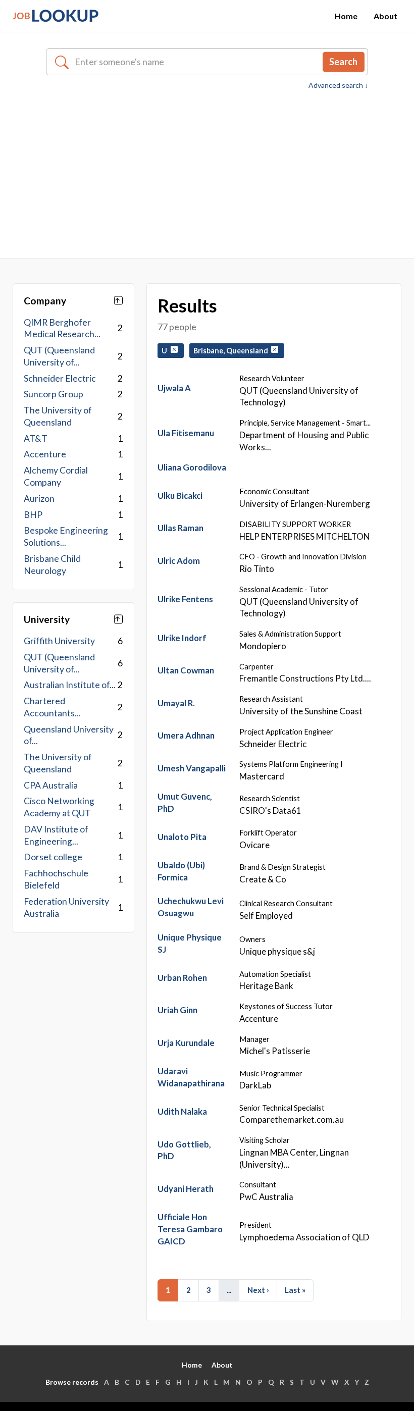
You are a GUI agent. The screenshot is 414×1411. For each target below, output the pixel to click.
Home (346, 16)
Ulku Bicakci (180, 495)
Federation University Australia (66, 907)
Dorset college (53, 857)
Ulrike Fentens (185, 599)
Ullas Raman (180, 527)
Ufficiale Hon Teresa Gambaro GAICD (190, 1229)
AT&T (35, 438)
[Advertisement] (207, 166)
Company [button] (45, 300)
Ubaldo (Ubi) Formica (181, 871)
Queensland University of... (69, 735)
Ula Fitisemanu (186, 433)
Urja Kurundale (186, 1042)
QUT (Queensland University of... (59, 356)
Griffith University (59, 641)
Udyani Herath (186, 1188)
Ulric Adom (179, 560)
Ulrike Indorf (182, 638)
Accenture (45, 454)
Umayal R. (176, 703)
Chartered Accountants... (52, 707)
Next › (258, 1289)
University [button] (47, 619)
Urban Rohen (182, 977)
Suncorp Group (53, 394)
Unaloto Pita (182, 836)
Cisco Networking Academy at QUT (59, 807)
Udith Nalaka (182, 1111)
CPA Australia (51, 785)
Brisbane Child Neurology (52, 564)
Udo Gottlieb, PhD (184, 1150)
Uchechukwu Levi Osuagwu (191, 907)
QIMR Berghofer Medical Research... (62, 328)
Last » (295, 1289)
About (385, 16)
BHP (33, 514)
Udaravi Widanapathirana (191, 1077)
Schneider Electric (60, 378)
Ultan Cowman (186, 670)
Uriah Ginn (177, 1010)
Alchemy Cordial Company (56, 476)
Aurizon (39, 498)
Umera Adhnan (186, 735)
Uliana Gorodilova (192, 467)
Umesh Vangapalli (192, 768)
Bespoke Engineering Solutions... (66, 536)
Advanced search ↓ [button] (338, 85)
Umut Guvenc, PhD (185, 802)
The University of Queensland (58, 416)
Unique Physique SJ (190, 943)
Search (343, 61)
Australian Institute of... (70, 685)
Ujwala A (174, 388)
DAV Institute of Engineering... (56, 835)
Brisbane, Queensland (232, 350)
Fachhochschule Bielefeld (56, 879)
